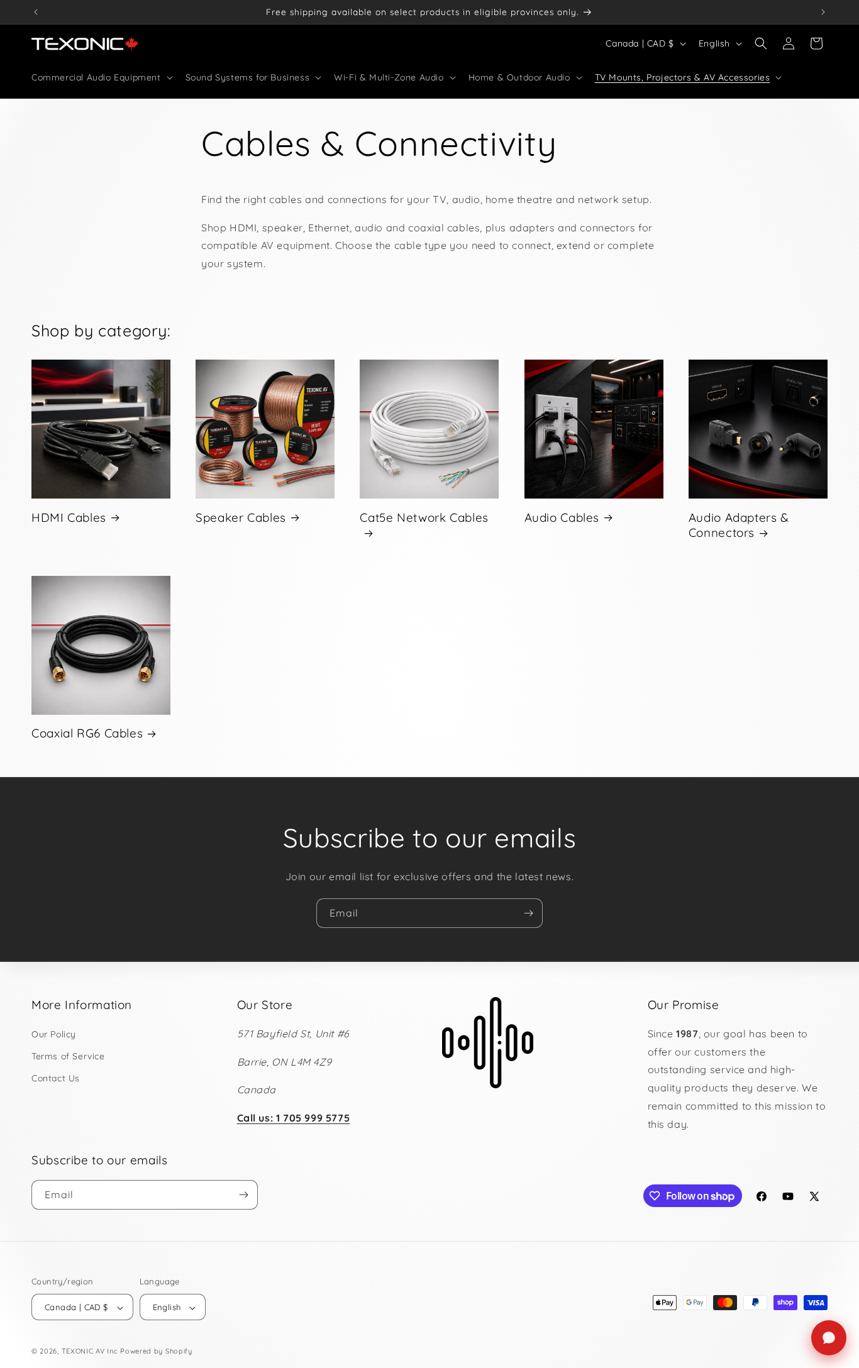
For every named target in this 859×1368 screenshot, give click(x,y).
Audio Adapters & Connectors (739, 525)
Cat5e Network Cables (424, 517)
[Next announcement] (823, 12)
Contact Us (55, 1078)
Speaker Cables (241, 517)
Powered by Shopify (156, 1351)
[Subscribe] (528, 913)
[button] (101, 77)
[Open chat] (828, 1337)
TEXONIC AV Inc (90, 1351)
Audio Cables (562, 517)
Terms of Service (68, 1056)
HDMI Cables (68, 517)
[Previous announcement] (36, 12)
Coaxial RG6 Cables (87, 733)
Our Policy (53, 1034)
